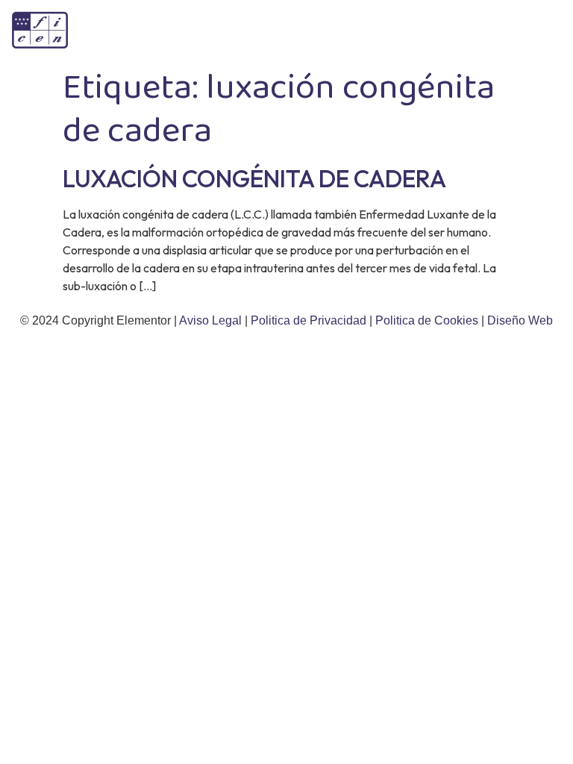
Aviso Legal (212, 320)
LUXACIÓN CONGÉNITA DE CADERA (254, 178)
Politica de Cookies (426, 320)
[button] (546, 30)
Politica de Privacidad (310, 320)
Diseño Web (520, 320)
